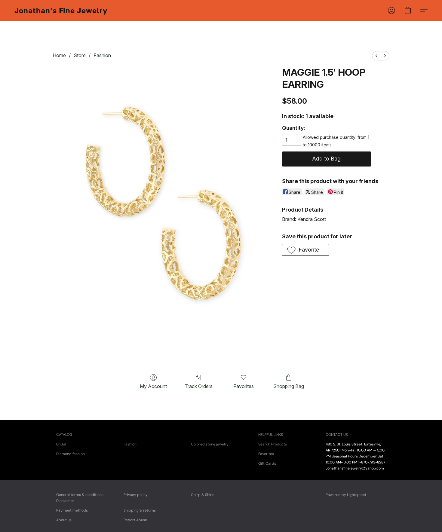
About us (64, 520)
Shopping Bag (288, 386)
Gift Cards (267, 463)
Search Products (272, 444)
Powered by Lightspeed (346, 494)
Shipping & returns (140, 510)
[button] (60, 10)
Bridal (61, 444)
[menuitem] (376, 55)
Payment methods (72, 510)
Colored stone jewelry (210, 444)
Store (80, 55)
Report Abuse (135, 520)
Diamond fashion (70, 453)
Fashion (102, 55)
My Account (153, 386)
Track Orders (199, 386)
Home (59, 55)
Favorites (243, 386)
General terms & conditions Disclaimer (79, 497)
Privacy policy (136, 494)
